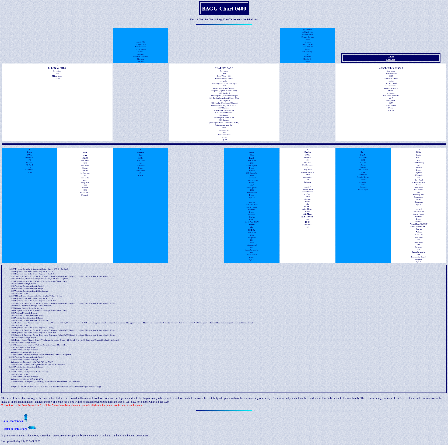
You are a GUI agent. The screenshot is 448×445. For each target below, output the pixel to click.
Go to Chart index (12, 421)
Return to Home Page (14, 429)
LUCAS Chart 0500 (390, 58)
